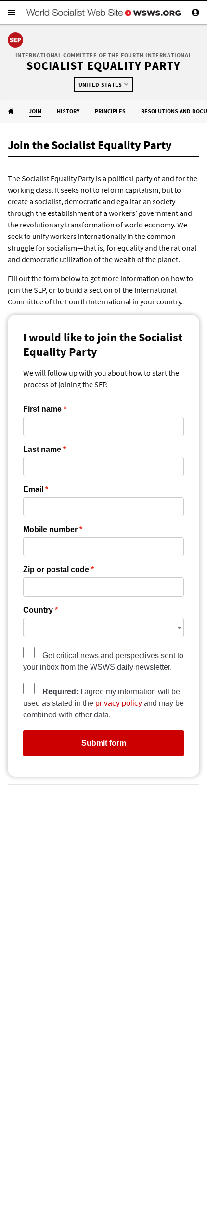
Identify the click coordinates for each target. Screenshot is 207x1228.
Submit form (103, 743)
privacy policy (118, 703)
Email (33, 489)
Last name (42, 449)
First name (42, 409)
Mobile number (50, 530)
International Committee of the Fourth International (103, 55)
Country (38, 610)
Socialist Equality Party (103, 65)
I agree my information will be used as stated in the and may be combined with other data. (103, 703)
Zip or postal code (56, 570)
